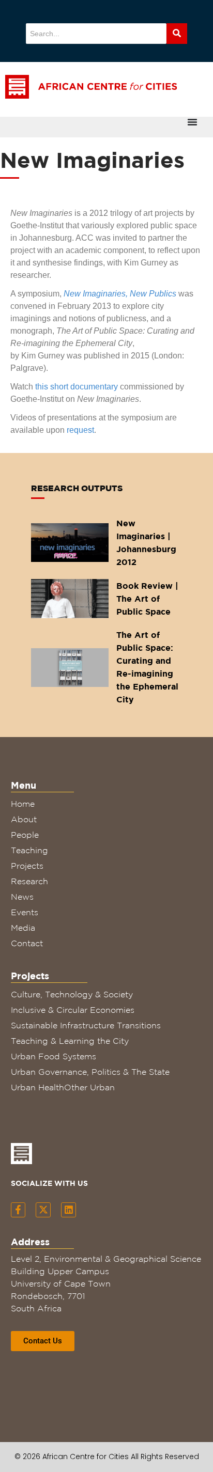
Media (23, 927)
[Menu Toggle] (192, 122)
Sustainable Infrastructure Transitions (86, 1025)
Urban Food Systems (53, 1056)
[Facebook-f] (18, 1209)
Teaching (29, 850)
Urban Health (37, 1087)
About (24, 819)
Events (24, 912)
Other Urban (89, 1087)
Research (29, 881)
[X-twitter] (43, 1209)
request (80, 430)
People (25, 834)
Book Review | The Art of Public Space (147, 598)
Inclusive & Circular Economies (72, 1009)
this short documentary (76, 386)
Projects (27, 865)
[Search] (176, 33)
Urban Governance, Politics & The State (90, 1071)
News (22, 896)
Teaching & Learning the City (70, 1040)
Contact (27, 943)
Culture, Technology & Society (72, 994)
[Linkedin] (68, 1209)
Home (23, 803)
